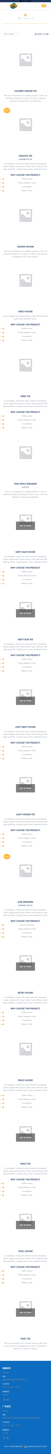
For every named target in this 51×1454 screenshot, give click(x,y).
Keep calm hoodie (25, 552)
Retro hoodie (25, 993)
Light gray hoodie (25, 727)
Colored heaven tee (25, 91)
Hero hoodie (25, 311)
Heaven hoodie (25, 246)
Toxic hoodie (25, 1251)
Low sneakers (25, 902)
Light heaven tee (25, 814)
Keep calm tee (25, 639)
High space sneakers (25, 484)
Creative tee (25, 156)
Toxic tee (25, 1338)
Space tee (25, 1163)
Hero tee (25, 396)
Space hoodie (25, 1080)
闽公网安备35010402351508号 (37, 1446)
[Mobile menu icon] (43, 5)
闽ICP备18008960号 (17, 1446)
